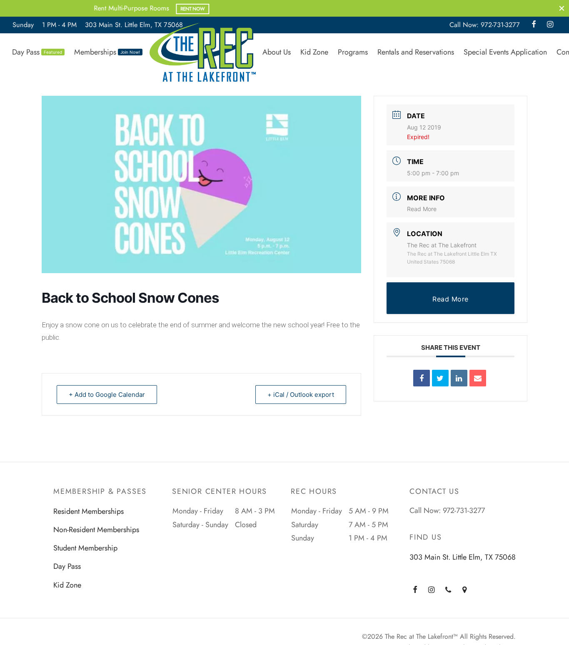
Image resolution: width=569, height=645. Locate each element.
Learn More (345, 8)
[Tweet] (440, 378)
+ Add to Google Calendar (107, 394)
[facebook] (533, 25)
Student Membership (85, 548)
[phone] (448, 590)
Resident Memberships (88, 511)
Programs (353, 52)
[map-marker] (464, 590)
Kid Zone (314, 52)
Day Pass (37, 52)
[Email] (477, 378)
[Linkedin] (459, 378)
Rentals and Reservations (415, 52)
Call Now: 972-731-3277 (484, 25)
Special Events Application (505, 52)
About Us (276, 52)
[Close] (562, 8)
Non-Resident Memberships (96, 529)
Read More (422, 208)
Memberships (107, 52)
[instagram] (550, 25)
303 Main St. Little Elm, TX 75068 (134, 25)
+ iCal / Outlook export (300, 394)
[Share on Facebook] (421, 378)
